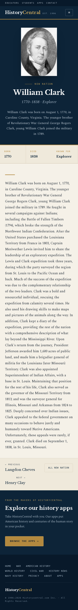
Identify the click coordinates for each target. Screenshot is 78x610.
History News (58, 571)
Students (28, 3)
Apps (40, 3)
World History (15, 571)
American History (38, 566)
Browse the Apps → (24, 541)
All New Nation (58, 467)
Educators (12, 3)
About (48, 576)
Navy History (14, 576)
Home (8, 566)
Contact (51, 3)
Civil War (37, 571)
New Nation (44, 84)
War (18, 566)
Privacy (33, 576)
